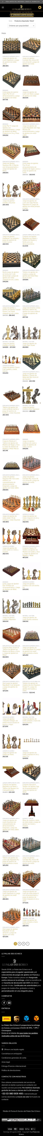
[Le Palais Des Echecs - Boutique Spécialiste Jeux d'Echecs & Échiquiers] (21, 7)
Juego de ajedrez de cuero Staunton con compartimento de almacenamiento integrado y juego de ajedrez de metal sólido (11, 824)
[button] (3, 7)
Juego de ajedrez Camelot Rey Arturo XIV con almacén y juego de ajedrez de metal (31, 61)
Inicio (10, 21)
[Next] (27, 943)
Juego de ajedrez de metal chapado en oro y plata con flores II (31, 518)
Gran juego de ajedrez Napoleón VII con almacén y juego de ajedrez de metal (10, 931)
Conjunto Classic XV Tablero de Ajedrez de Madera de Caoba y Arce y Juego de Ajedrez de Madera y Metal (31, 551)
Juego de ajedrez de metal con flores (10, 753)
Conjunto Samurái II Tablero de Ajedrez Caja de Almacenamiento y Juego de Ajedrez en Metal (31, 788)
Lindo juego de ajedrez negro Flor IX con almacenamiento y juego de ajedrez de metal (11, 94)
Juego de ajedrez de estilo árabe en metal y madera (10, 550)
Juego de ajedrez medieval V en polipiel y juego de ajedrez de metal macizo (11, 239)
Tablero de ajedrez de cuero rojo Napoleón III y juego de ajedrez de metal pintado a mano (11, 860)
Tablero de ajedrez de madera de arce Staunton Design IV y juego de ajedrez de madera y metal (31, 687)
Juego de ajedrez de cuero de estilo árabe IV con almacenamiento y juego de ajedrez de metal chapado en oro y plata (31, 896)
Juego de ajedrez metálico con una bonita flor (31, 585)
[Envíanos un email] (9, 1002)
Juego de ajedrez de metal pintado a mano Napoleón (30, 922)
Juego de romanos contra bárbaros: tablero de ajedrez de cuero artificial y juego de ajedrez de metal (31, 311)
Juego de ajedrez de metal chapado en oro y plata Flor (31, 754)
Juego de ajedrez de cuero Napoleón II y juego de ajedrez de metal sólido (11, 894)
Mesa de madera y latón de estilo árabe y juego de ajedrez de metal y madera (31, 823)
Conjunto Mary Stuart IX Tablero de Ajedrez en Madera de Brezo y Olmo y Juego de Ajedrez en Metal (11, 651)
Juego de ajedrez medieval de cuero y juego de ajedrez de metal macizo (30, 443)
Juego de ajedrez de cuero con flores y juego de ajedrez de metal (31, 94)
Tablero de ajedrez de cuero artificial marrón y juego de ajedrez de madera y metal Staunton (11, 410)
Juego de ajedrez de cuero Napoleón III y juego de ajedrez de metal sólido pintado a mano (31, 650)
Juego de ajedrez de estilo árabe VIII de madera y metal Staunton (11, 518)
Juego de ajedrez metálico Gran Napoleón (31, 408)
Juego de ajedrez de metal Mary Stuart (30, 344)
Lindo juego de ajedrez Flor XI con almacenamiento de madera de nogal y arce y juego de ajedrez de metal (31, 167)
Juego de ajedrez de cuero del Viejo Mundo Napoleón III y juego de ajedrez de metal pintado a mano (31, 204)
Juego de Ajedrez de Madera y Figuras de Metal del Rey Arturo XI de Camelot (30, 376)
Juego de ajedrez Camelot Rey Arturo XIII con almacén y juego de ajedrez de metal (31, 860)
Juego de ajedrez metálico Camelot (9, 344)
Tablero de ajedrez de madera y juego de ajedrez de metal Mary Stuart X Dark (30, 275)
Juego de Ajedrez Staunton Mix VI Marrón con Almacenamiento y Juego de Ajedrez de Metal (10, 167)
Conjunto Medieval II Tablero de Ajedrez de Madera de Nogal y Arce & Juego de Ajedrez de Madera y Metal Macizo (11, 444)
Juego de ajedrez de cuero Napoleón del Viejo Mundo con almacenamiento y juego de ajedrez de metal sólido (31, 130)
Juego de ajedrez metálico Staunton (9, 202)
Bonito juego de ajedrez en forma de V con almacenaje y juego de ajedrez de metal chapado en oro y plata (11, 275)
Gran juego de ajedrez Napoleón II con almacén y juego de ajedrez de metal (11, 686)
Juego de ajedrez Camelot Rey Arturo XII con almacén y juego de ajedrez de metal (31, 479)
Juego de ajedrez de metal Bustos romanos (30, 618)
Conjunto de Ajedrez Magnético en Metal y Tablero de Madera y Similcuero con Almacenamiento (30, 240)
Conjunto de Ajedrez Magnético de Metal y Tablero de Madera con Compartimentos (11, 787)
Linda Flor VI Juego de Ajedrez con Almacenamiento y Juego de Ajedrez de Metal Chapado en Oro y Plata (11, 129)
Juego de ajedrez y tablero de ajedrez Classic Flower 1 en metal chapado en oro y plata (11, 310)
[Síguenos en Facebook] (4, 1002)
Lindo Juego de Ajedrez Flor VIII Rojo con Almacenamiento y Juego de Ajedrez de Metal (11, 586)
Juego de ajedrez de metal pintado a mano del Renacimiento (31, 720)
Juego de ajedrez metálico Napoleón (9, 618)
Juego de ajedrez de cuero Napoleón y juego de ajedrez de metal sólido (11, 61)
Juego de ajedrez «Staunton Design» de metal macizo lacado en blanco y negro (11, 721)
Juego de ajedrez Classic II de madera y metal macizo (11, 369)
